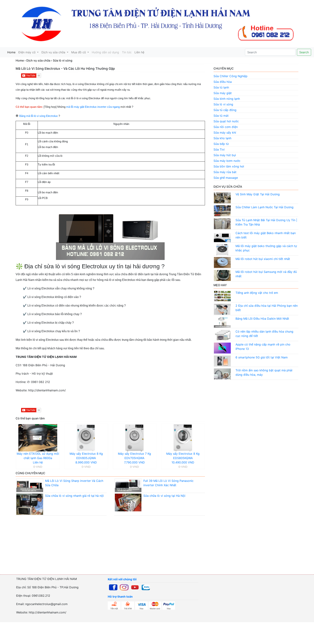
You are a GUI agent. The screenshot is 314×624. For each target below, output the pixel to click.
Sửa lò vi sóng (223, 104)
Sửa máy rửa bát (225, 172)
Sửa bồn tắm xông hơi (229, 166)
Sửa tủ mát (221, 115)
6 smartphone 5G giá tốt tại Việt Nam (262, 357)
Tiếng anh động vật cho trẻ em (257, 293)
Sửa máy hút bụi (225, 155)
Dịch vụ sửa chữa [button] (53, 52)
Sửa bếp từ (221, 144)
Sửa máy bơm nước (227, 161)
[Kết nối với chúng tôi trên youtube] (135, 587)
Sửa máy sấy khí (225, 132)
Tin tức (127, 52)
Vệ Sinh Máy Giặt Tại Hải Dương (258, 194)
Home (12, 52)
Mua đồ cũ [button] (79, 52)
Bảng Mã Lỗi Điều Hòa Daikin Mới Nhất (262, 318)
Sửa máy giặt (223, 93)
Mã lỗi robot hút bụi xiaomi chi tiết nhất (263, 259)
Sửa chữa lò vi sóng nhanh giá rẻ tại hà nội (74, 495)
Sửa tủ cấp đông (225, 110)
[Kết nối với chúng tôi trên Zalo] (146, 587)
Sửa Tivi (219, 149)
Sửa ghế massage (226, 177)
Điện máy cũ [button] (27, 52)
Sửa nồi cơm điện (226, 127)
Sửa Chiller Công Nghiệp (230, 76)
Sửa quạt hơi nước (226, 121)
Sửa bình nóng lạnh (227, 98)
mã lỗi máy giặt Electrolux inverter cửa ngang (93, 106)
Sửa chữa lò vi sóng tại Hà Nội (164, 495)
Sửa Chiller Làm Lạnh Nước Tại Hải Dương (264, 207)
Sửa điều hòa (223, 82)
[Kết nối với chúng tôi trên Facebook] (113, 587)
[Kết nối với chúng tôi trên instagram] (124, 587)
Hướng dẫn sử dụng (105, 52)
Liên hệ (139, 52)
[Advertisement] (109, 549)
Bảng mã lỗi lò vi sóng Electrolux (38, 115)
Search (304, 52)
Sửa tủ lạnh (221, 87)
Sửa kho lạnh (222, 138)
